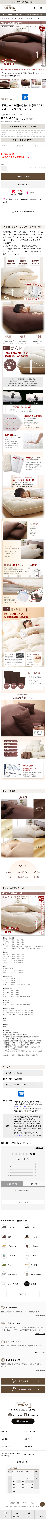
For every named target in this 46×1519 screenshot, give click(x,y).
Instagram (17, 1415)
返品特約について (30, 1454)
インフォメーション (30, 1431)
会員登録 (4, 1439)
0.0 (32, 1154)
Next (43, 44)
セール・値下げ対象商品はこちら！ (22, 2)
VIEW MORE (40, 1315)
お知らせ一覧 (14, 1503)
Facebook (33, 1415)
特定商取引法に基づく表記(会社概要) (10, 1454)
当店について (5, 1447)
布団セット (15, 18)
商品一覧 (23, 1294)
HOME (3, 18)
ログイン (27, 1439)
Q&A (34, 1184)
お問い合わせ (20, 1106)
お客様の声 (12, 1184)
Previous (2, 44)
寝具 (8, 18)
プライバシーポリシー (29, 1503)
